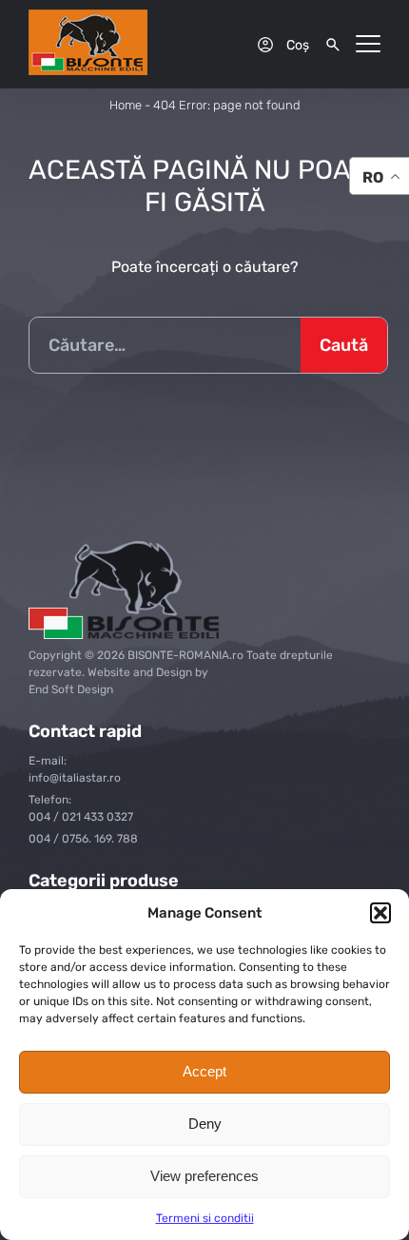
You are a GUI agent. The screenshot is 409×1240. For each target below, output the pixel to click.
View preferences (204, 1176)
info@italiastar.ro (75, 778)
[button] (380, 912)
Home (125, 105)
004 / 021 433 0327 (81, 816)
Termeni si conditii (205, 1218)
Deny (205, 1123)
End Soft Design (71, 689)
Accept (204, 1071)
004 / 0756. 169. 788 (83, 838)
